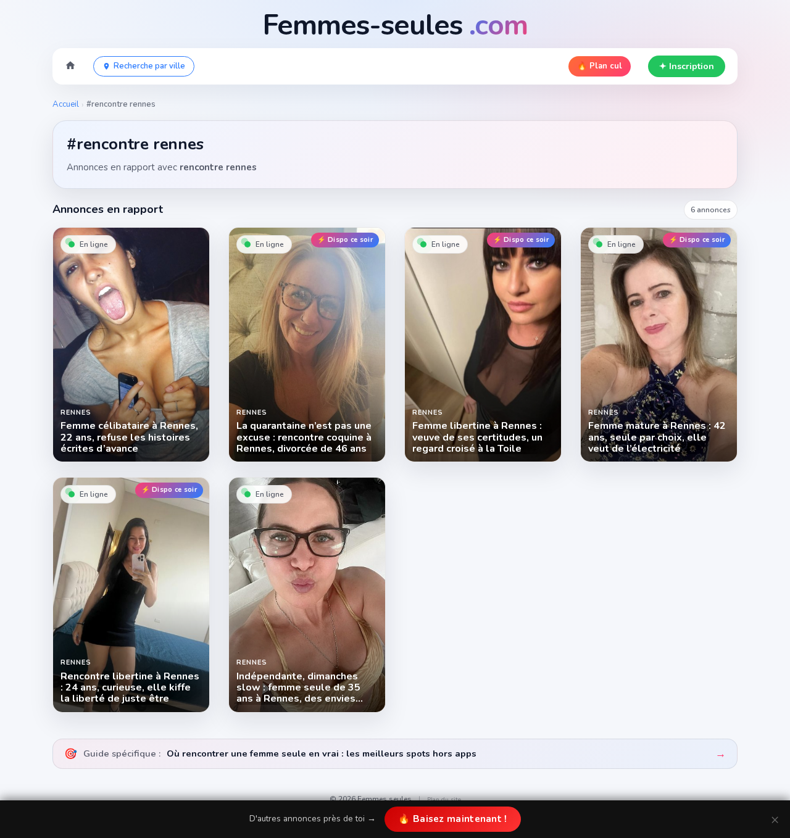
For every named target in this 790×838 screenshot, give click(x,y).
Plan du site (444, 799)
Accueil (65, 104)
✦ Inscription (686, 66)
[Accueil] (70, 66)
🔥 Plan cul (599, 66)
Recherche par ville (149, 66)
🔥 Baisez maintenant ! (452, 819)
